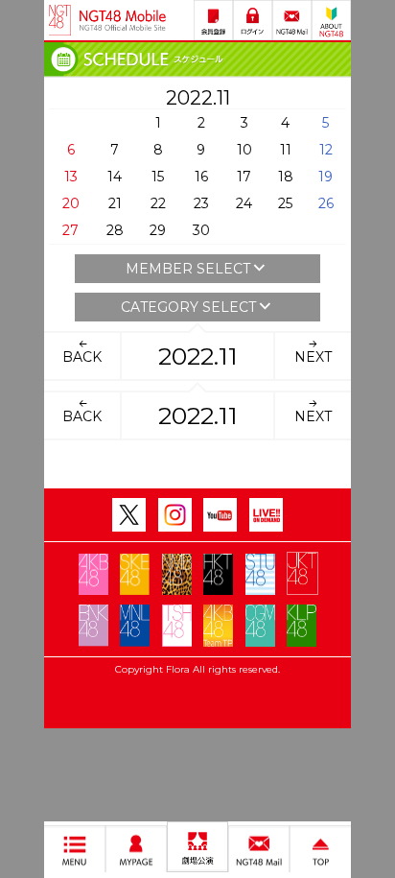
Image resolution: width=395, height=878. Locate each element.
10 (244, 149)
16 (201, 176)
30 (201, 230)
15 (157, 176)
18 (285, 176)
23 (201, 203)
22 (158, 203)
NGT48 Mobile (123, 20)
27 (70, 230)
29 (158, 230)
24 (244, 203)
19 (325, 176)
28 (115, 230)
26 (326, 203)
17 (244, 176)
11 (285, 149)
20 (71, 203)
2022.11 (198, 356)
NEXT (313, 357)
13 (71, 176)
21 (115, 203)
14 (114, 176)
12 (326, 149)
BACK (82, 357)
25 (285, 203)
